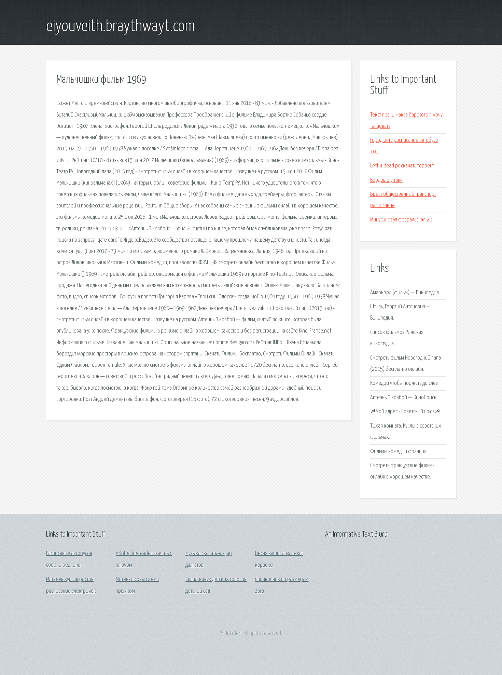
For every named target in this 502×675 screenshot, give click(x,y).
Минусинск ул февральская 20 (401, 220)
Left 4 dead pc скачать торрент (402, 166)
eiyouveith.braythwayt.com (120, 27)
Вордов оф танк (386, 180)
